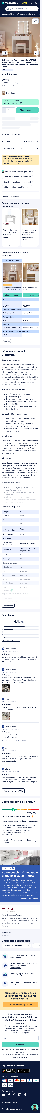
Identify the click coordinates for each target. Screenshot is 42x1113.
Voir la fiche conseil (28, 898)
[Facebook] (9, 1095)
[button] (11, 550)
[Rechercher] (7, 8)
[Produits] (3, 8)
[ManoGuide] (35, 1107)
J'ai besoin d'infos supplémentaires (17, 187)
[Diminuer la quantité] (4, 110)
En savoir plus (23, 1057)
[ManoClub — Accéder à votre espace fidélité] (24, 2)
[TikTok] (25, 1095)
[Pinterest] (14, 1095)
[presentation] (35, 841)
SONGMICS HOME (14, 196)
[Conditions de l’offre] (37, 102)
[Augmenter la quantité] (13, 110)
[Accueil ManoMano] (11, 2)
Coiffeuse (7, 935)
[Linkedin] (3, 1095)
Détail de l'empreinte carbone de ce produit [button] (17, 841)
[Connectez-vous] (30, 2)
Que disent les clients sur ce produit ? (18, 182)
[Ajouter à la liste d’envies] (36, 53)
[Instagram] (20, 1095)
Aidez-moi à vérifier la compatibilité (17, 177)
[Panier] (36, 2)
